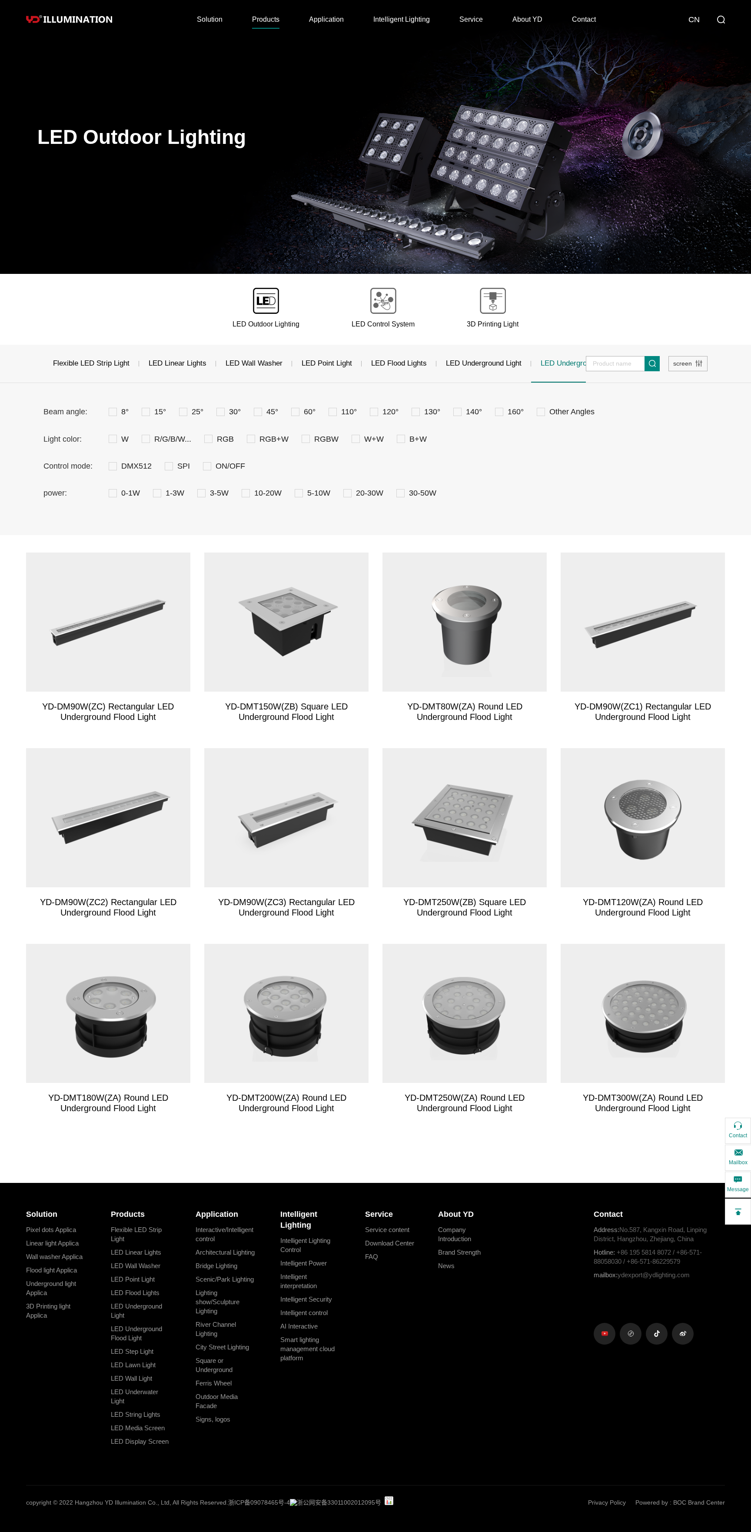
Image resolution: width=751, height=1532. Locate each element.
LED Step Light (132, 1351)
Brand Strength (459, 1252)
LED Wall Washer (254, 363)
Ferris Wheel (214, 1383)
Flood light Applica (51, 1270)
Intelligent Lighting (401, 19)
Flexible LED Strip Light (91, 363)
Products (265, 19)
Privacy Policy (607, 1502)
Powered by (651, 1502)
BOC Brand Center (699, 1502)
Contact (584, 19)
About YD (527, 19)
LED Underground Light (484, 363)
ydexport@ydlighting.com (642, 1275)
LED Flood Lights (399, 363)
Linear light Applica (52, 1243)
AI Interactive (299, 1326)
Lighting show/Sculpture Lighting (217, 1302)
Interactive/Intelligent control (224, 1234)
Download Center (389, 1243)
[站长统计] (389, 1500)
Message (738, 1189)
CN (694, 19)
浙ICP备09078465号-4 (259, 1502)
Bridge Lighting (216, 1265)
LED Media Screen (138, 1428)
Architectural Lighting (225, 1252)
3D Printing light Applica (48, 1310)
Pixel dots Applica (51, 1229)
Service (471, 19)
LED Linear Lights (177, 363)
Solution (210, 19)
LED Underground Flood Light (136, 1333)
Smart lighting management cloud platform (307, 1349)
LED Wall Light (131, 1378)
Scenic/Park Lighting (225, 1279)
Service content (387, 1229)
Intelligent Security (306, 1299)
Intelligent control (304, 1312)
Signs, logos (213, 1419)
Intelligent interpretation (298, 1281)
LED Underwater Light (134, 1396)
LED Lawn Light (133, 1365)
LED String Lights (135, 1414)
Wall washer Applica (54, 1256)
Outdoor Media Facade (217, 1401)
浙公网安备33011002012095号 (339, 1502)
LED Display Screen (140, 1441)
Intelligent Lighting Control (305, 1245)
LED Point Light (327, 363)
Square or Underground (214, 1365)
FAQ (371, 1256)
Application (326, 19)
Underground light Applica (51, 1288)
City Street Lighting (222, 1347)
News (446, 1265)
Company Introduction (454, 1234)
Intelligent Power (303, 1263)
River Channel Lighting (216, 1329)
